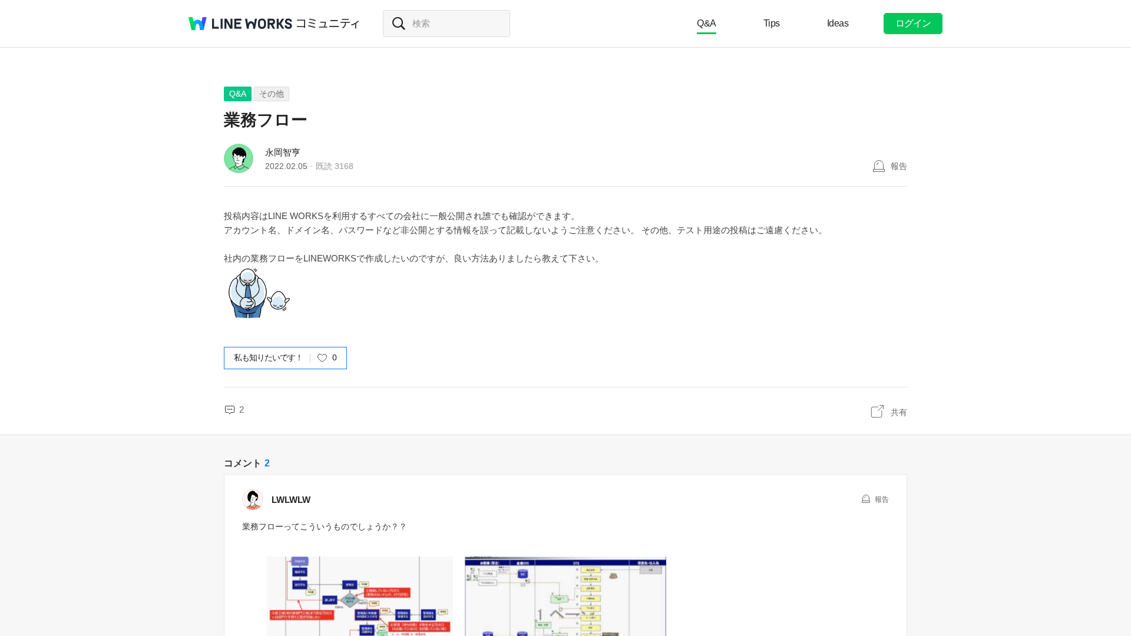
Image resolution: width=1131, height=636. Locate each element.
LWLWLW (291, 500)
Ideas (838, 23)
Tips (771, 23)
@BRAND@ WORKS (240, 23)
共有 (899, 412)
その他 (271, 93)
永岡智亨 (282, 152)
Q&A (706, 23)
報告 (899, 166)
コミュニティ (328, 23)
